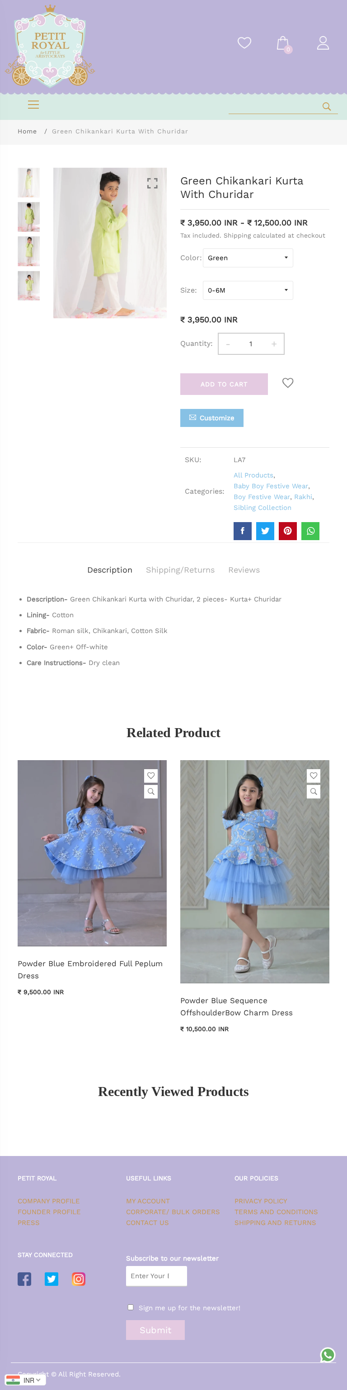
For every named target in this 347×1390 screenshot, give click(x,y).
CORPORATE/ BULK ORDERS (173, 1212)
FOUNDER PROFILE (49, 1212)
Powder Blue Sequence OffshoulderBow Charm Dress (236, 1006)
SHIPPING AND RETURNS (275, 1223)
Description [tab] (109, 569)
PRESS (29, 1223)
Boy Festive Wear (262, 497)
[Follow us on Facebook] (243, 531)
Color (190, 257)
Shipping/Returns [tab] (180, 569)
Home (27, 131)
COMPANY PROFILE (49, 1201)
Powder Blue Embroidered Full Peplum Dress (90, 969)
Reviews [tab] (244, 569)
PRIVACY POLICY (260, 1201)
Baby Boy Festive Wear (271, 486)
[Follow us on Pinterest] (288, 531)
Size (187, 290)
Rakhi (303, 497)
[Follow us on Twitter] (265, 531)
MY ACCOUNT (148, 1201)
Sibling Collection (262, 508)
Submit (155, 1330)
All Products (253, 475)
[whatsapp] (310, 531)
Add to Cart (224, 384)
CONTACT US (147, 1223)
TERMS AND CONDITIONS (276, 1212)
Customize (217, 418)
